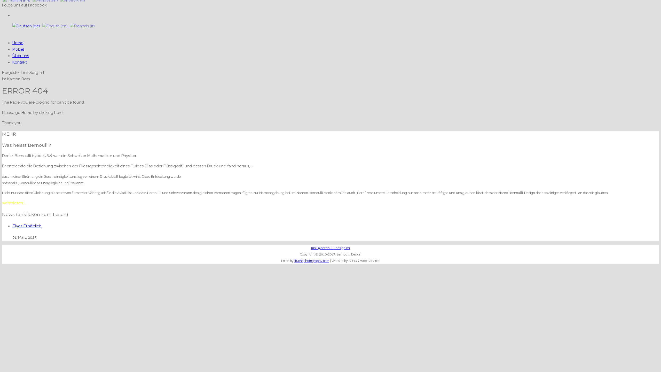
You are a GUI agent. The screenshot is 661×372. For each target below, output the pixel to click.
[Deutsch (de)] (26, 26)
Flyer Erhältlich (27, 225)
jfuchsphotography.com (311, 261)
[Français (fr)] (82, 26)
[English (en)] (55, 26)
